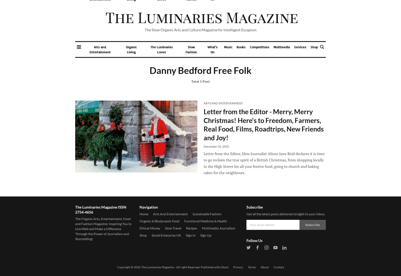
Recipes (191, 228)
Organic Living (131, 49)
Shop (314, 47)
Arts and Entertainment (100, 49)
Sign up (205, 235)
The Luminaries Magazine (157, 267)
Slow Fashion (191, 49)
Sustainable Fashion (207, 214)
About (265, 267)
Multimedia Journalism (218, 228)
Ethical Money (150, 228)
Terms (252, 267)
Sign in (190, 235)
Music (228, 47)
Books (241, 47)
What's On (213, 49)
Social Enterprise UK (166, 235)
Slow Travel (173, 228)
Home (144, 214)
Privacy (238, 267)
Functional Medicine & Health (205, 221)
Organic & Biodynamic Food (159, 221)
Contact (279, 267)
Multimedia (282, 47)
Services (300, 47)
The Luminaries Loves (162, 49)
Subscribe (312, 225)
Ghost (224, 267)
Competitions (259, 47)
